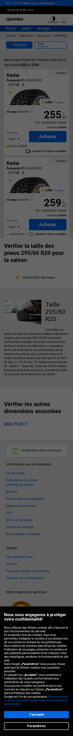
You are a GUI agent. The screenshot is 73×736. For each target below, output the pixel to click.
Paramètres (36, 726)
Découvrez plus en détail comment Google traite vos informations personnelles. (36, 700)
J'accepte (36, 714)
